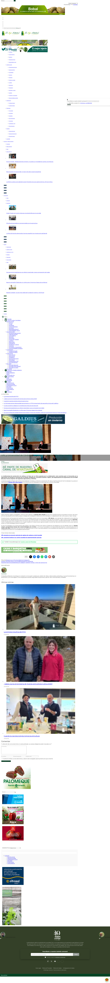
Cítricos (10, 46)
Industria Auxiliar (9, 249)
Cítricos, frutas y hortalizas (8, 41)
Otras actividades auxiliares (15, 348)
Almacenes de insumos (13, 67)
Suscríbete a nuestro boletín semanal (77, 101)
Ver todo (5, 185)
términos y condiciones (60, 957)
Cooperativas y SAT (12, 123)
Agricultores (11, 110)
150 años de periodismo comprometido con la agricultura (21, 223)
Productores (8, 108)
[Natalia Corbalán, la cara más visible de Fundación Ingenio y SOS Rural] (12, 289)
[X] (30, 556)
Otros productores (12, 118)
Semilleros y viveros (12, 90)
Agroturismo (6, 195)
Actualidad (8, 138)
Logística (10, 82)
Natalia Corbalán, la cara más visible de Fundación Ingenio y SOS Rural (25, 292)
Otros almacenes (11, 126)
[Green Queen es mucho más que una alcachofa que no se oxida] (12, 209)
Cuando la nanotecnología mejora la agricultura (16, 401)
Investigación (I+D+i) (9, 252)
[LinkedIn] (38, 556)
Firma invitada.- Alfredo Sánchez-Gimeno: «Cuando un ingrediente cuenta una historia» (29, 161)
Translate (75, 4)
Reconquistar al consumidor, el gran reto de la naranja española (23, 171)
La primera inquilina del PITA (11, 396)
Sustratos (10, 92)
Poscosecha (11, 87)
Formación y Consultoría (13, 95)
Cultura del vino (9, 151)
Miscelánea (8, 203)
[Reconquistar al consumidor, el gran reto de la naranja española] (12, 168)
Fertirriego (10, 77)
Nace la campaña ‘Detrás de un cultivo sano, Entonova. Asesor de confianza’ (26, 282)
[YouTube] (55, 961)
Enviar (76, 954)
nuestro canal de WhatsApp (28, 541)
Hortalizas (11, 325)
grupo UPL (12, 560)
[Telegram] (45, 556)
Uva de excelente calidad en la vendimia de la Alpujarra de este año (21, 405)
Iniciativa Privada (12, 103)
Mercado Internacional (12, 133)
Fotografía (8, 200)
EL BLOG (7, 855)
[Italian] (72, 1)
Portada (5, 39)
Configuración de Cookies (68, 968)
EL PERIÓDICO (5, 462)
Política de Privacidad (47, 968)
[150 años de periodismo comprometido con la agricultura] (12, 219)
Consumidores (8, 259)
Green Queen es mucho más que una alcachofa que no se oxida (23, 213)
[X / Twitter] (51, 961)
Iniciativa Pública (12, 105)
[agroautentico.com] (20, 36)
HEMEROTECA (7, 17)
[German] (75, 1)
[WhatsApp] (42, 556)
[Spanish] (69, 1)
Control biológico (12, 54)
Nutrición (11, 337)
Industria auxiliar (9, 64)
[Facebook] (34, 556)
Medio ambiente (9, 146)
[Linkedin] (62, 961)
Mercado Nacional (12, 131)
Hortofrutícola (8, 44)
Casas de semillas (12, 69)
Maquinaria (11, 85)
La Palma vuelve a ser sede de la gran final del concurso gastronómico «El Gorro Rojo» (29, 181)
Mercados (8, 128)
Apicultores (11, 113)
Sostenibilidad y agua (12, 62)
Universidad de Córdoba (21, 560)
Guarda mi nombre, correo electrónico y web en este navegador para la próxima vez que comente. (28, 758)
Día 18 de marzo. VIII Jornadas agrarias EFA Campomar (17, 561)
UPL (28, 560)
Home (2, 461)
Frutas (10, 49)
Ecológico (10, 57)
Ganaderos (10, 115)
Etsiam (8, 560)
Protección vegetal (12, 80)
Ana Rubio (4, 573)
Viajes (7, 198)
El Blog (5, 244)
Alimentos (8, 371)
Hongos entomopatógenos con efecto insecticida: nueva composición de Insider (28, 272)
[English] (73, 1)
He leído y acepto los (56, 957)
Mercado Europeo (12, 136)
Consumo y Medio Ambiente (8, 141)
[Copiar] (53, 556)
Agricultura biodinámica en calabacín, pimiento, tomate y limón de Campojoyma (24, 562)
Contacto (5, 313)
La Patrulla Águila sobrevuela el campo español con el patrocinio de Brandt (26, 233)
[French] (77, 1)
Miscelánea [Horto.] (12, 59)
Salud (7, 149)
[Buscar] (15, 0)
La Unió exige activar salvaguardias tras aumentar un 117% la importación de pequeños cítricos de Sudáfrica (31, 403)
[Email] (49, 556)
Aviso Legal (38, 968)
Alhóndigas (12, 360)
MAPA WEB (7, 19)
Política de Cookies (57, 968)
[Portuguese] (70, 1)
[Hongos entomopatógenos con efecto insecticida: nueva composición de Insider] (12, 268)
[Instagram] (58, 961)
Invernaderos (11, 72)
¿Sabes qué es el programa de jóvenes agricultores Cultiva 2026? (20, 398)
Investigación (8, 100)
